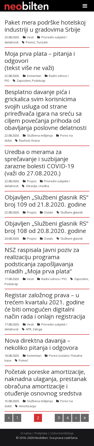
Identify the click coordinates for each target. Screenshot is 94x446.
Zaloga (37, 329)
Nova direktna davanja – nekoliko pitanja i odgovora (41, 344)
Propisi (32, 181)
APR (28, 329)
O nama (26, 433)
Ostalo (48, 212)
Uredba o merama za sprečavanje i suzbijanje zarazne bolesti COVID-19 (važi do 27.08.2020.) (39, 162)
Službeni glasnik (71, 212)
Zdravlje (31, 186)
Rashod (24, 140)
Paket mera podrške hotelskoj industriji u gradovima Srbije (45, 26)
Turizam (42, 42)
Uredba (44, 186)
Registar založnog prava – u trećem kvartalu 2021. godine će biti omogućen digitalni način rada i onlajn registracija (45, 306)
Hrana (35, 140)
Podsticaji (38, 81)
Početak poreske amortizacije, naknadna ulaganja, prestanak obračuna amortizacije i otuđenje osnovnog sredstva (46, 382)
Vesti (30, 37)
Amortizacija (27, 406)
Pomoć (30, 42)
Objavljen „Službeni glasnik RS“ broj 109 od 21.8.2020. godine (46, 200)
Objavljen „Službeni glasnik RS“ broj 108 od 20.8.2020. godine (46, 227)
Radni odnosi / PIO (54, 279)
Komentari (34, 76)
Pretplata (40, 433)
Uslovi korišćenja (61, 433)
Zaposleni (24, 81)
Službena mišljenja (40, 135)
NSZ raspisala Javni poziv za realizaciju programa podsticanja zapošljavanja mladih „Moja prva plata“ (42, 260)
